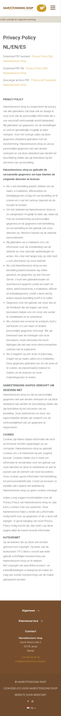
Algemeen (28, 610)
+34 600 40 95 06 (30, 657)
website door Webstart (30, 694)
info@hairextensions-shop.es (30, 661)
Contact (30, 631)
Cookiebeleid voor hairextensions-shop (30, 688)
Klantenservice (28, 620)
